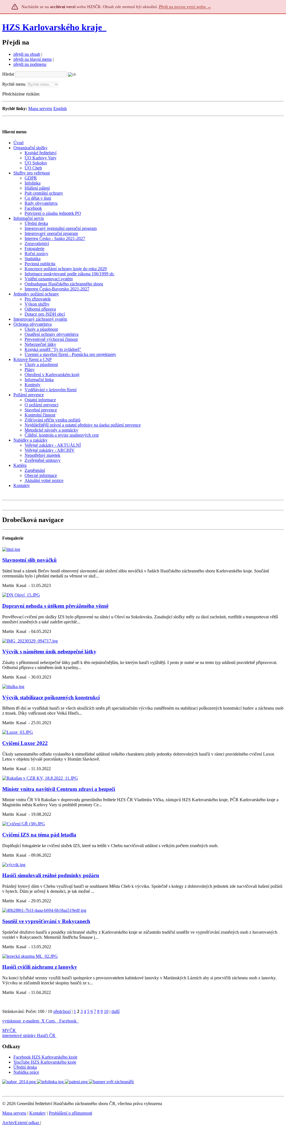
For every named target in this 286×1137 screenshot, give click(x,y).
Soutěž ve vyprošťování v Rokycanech (46, 921)
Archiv (20, 1122)
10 (106, 1011)
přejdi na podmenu (29, 64)
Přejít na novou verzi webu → (185, 6)
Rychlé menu (13, 84)
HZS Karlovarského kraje (53, 27)
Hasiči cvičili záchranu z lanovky (39, 967)
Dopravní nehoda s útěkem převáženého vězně (55, 606)
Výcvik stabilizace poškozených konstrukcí (51, 697)
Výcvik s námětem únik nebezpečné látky (49, 651)
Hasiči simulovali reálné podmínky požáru (50, 875)
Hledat (8, 74)
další (115, 1011)
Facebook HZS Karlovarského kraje (45, 1057)
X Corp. (49, 1021)
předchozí (62, 1011)
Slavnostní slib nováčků (29, 560)
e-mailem (31, 1021)
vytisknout (11, 1021)
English (60, 108)
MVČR (9, 1030)
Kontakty (37, 1113)
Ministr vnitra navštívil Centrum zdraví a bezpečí (58, 789)
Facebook (68, 1021)
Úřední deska (25, 1067)
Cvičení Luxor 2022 (25, 743)
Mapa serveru (40, 108)
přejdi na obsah (26, 54)
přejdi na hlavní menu (32, 59)
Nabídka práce (26, 1072)
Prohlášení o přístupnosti (70, 1113)
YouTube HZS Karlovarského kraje (44, 1062)
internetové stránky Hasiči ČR (28, 1035)
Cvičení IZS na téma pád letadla (39, 835)
